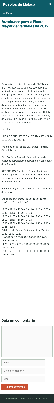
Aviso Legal (11, 398)
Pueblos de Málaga (19, 4)
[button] (50, 4)
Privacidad (32, 398)
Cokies (22, 398)
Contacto (43, 398)
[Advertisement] (27, 55)
